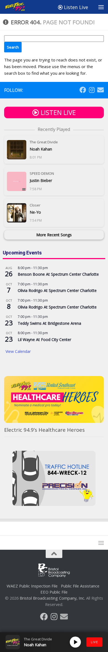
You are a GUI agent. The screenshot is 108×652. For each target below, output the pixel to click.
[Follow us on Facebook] (82, 90)
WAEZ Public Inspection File (32, 586)
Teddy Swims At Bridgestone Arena (49, 323)
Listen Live (75, 7)
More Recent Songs (54, 234)
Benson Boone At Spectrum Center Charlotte (58, 274)
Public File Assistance (80, 586)
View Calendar (18, 351)
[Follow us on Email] (100, 90)
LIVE (94, 642)
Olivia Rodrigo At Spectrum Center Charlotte (57, 290)
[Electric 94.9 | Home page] (19, 7)
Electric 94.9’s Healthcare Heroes (44, 429)
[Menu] (101, 7)
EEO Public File (54, 592)
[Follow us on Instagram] (91, 90)
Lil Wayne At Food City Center (44, 339)
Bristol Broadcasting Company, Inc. (52, 598)
